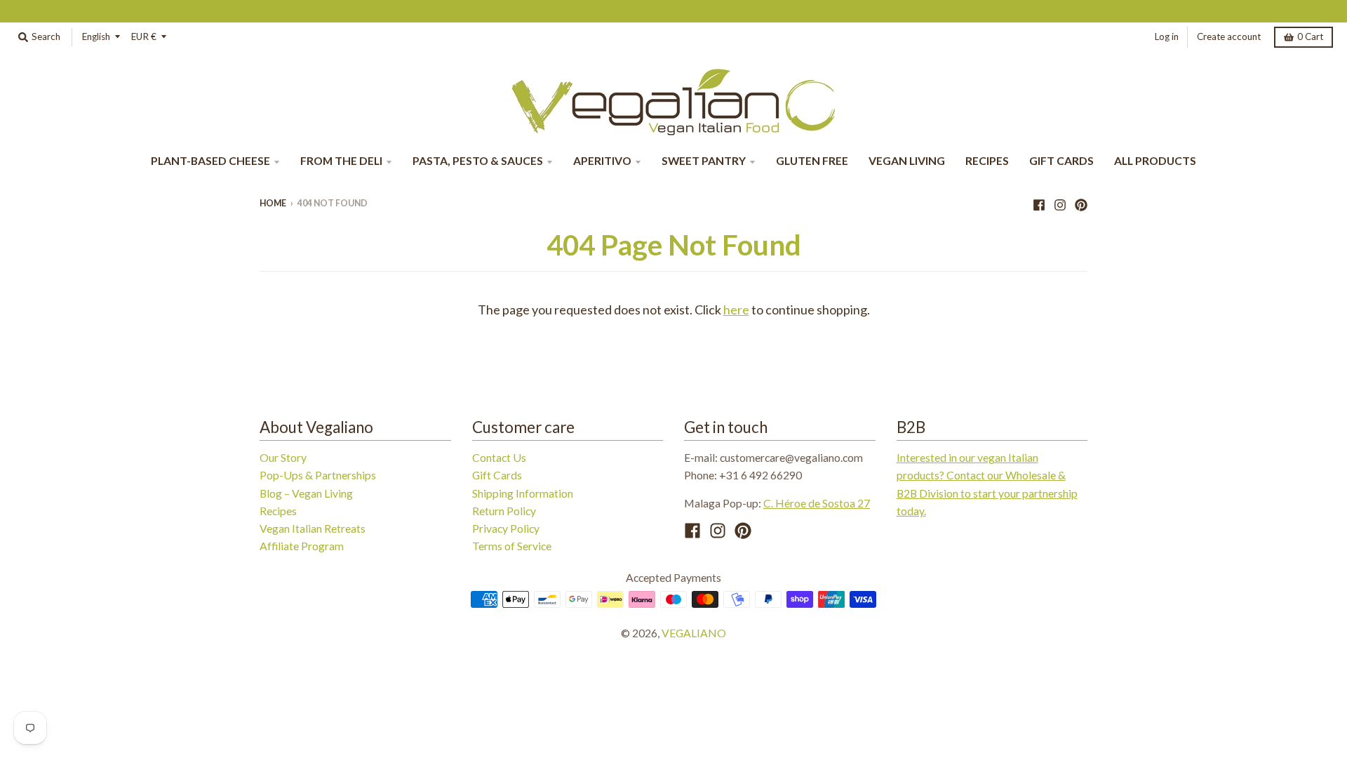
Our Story (283, 457)
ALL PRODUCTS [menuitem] (1155, 160)
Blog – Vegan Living (306, 493)
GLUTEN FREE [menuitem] (812, 160)
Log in (1167, 36)
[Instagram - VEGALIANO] (1060, 203)
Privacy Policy (506, 528)
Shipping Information (522, 493)
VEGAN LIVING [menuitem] (907, 160)
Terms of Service (511, 545)
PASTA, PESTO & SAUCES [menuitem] (478, 160)
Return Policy (504, 510)
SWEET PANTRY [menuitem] (704, 160)
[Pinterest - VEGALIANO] (1081, 203)
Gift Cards (497, 474)
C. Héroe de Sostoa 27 (816, 503)
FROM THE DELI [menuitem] (341, 160)
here (736, 309)
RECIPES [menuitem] (987, 160)
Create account (1229, 36)
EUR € (143, 36)
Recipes (278, 510)
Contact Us (499, 457)
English (96, 36)
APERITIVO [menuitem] (602, 160)
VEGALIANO (694, 632)
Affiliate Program (302, 545)
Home (273, 203)
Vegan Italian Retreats (313, 528)
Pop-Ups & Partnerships (318, 474)
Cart (1310, 36)
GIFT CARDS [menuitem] (1061, 160)
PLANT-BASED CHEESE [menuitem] (210, 160)
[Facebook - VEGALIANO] (1039, 203)
